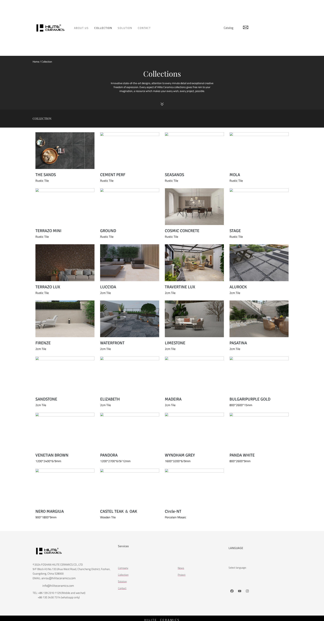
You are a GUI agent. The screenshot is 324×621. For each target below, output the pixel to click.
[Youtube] (239, 591)
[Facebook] (232, 591)
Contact (144, 28)
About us (81, 28)
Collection (103, 28)
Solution (125, 28)
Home (36, 62)
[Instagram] (247, 591)
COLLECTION (42, 118)
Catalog (228, 27)
